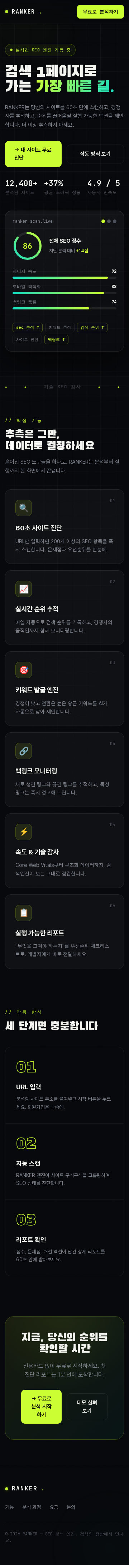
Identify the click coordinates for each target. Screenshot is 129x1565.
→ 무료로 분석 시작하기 (41, 1406)
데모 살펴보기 (87, 1406)
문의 (71, 1507)
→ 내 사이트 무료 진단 (33, 154)
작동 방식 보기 (95, 154)
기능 (9, 1507)
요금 (53, 1507)
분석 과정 (31, 1507)
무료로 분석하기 (100, 12)
